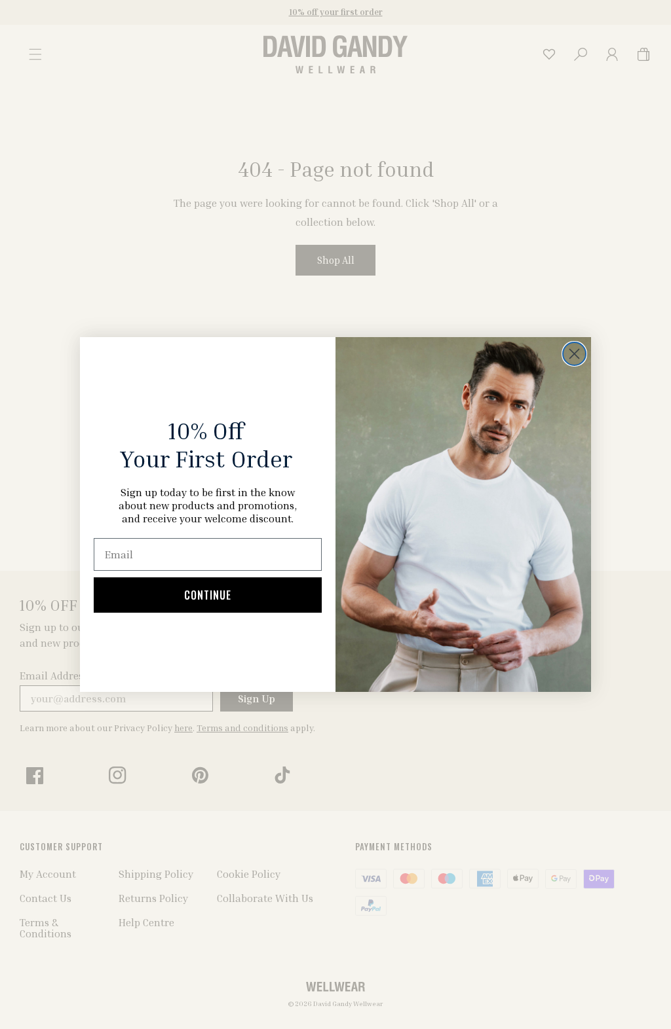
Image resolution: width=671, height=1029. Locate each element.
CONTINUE (207, 595)
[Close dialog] (574, 353)
